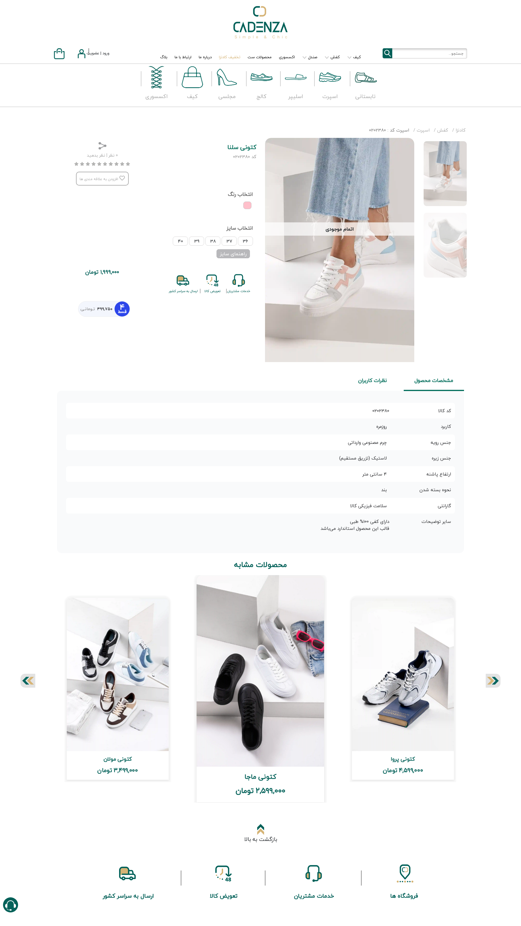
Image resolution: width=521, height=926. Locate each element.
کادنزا (460, 130)
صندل (312, 57)
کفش (334, 57)
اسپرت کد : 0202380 (389, 130)
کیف (356, 57)
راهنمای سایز (233, 254)
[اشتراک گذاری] (102, 144)
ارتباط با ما (183, 57)
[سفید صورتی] (247, 205)
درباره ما (205, 57)
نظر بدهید (96, 155)
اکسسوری (287, 57)
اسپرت (422, 130)
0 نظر (113, 155)
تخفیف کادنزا (229, 57)
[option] (445, 173)
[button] (28, 680)
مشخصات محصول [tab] (434, 380)
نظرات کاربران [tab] (372, 380)
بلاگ (163, 57)
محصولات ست (260, 57)
